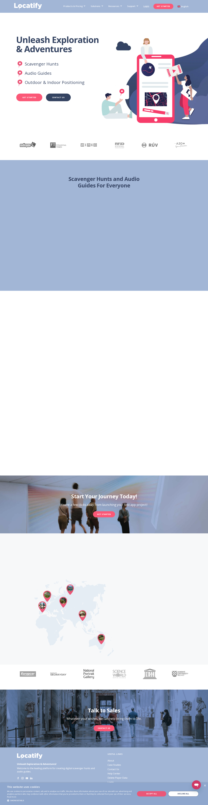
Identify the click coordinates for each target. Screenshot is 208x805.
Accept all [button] (151, 794)
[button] (69, 800)
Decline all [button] (183, 794)
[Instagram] (22, 778)
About (111, 760)
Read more (11, 797)
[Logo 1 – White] (28, 4)
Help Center (114, 773)
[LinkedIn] (31, 778)
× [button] (205, 786)
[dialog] (104, 794)
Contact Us (113, 769)
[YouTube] (27, 778)
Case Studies (114, 764)
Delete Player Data (117, 777)
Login (111, 782)
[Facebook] (18, 778)
